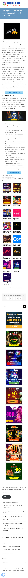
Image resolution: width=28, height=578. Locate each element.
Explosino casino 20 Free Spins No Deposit (13, 537)
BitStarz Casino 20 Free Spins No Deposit (12, 519)
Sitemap (23, 568)
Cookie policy (21, 570)
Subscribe (6, 496)
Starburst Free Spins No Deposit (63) (11, 549)
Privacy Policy (6, 570)
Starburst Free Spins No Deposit (15, 287)
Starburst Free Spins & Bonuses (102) (11, 546)
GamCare (18, 568)
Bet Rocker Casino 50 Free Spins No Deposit (13, 534)
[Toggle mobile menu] (25, 4)
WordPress (17, 572)
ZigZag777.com (13, 132)
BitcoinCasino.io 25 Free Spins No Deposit (12, 516)
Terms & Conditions (14, 570)
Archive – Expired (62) (8, 553)
